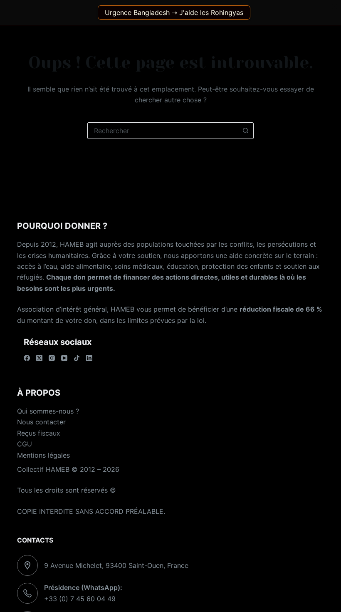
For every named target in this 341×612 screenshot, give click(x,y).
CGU (24, 444)
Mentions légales (43, 455)
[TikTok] (77, 358)
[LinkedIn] (89, 358)
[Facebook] (27, 358)
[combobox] (162, 130)
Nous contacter (41, 422)
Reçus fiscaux (38, 433)
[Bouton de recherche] (245, 131)
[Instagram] (52, 358)
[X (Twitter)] (39, 358)
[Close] (334, 6)
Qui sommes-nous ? (48, 411)
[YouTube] (64, 358)
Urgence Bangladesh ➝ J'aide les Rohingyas (174, 12)
